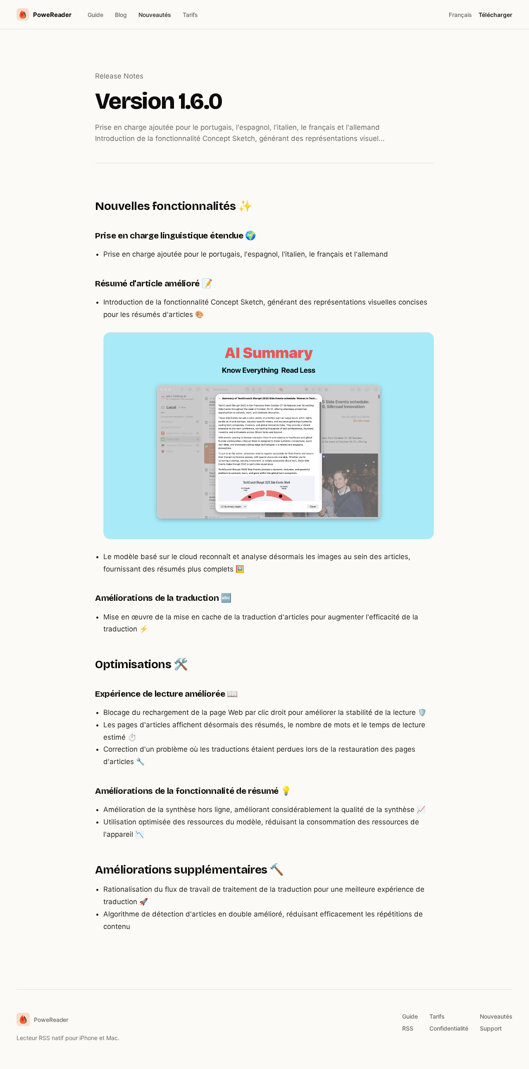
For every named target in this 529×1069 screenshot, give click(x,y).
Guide (95, 14)
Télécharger (495, 14)
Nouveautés (154, 14)
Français (460, 14)
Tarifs (190, 14)
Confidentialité (448, 1028)
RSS (407, 1028)
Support (491, 1028)
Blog (121, 14)
